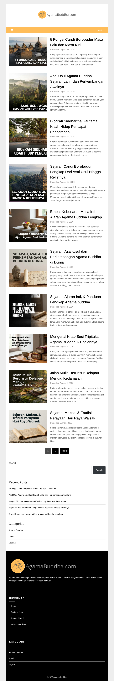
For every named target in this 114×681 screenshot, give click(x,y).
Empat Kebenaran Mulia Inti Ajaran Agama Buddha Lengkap (36, 514)
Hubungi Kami (17, 618)
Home (13, 606)
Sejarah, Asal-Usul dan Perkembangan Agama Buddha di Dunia (75, 256)
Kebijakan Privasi (18, 624)
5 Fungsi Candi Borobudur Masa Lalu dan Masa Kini (32, 488)
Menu (100, 30)
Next (64, 451)
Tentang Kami (17, 612)
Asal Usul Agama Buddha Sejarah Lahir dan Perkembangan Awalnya (77, 81)
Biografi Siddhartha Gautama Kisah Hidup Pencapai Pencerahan (73, 126)
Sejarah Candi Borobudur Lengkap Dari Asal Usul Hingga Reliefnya (75, 171)
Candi (11, 536)
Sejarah (12, 543)
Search (13, 463)
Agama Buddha (16, 530)
